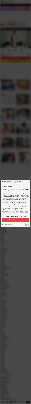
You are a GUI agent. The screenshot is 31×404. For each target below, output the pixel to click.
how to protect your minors (7, 224)
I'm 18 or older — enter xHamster (15, 219)
